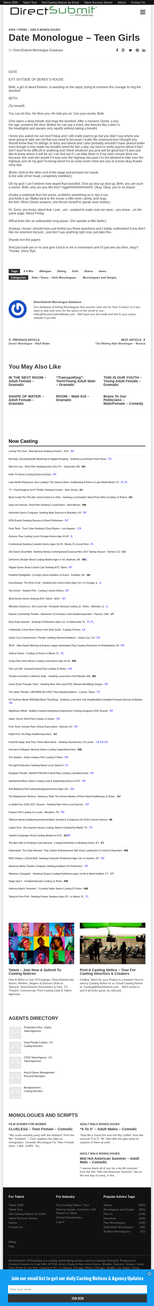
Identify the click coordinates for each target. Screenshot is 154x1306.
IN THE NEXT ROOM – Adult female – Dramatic (27, 381)
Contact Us (138, 2)
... (22, 994)
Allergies (45, 271)
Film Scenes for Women (27, 1124)
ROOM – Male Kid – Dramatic (72, 398)
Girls (75, 271)
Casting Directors (33, 1046)
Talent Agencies (32, 1031)
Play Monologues (114, 1222)
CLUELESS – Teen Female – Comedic (41, 1129)
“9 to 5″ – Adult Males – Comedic (108, 1129)
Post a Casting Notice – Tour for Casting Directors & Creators (108, 972)
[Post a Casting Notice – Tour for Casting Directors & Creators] (112, 943)
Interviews (109, 1218)
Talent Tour (30, 2)
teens (102, 271)
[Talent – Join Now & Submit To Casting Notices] (41, 943)
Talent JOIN (10, 2)
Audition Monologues (116, 1231)
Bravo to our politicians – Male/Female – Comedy (123, 400)
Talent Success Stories (98, 2)
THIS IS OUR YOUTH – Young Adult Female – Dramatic (122, 381)
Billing (12, 1241)
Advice (122, 2)
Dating (61, 271)
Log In (60, 1221)
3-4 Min (28, 271)
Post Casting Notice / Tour (72, 1205)
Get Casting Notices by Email (60, 2)
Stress (88, 271)
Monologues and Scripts (100, 277)
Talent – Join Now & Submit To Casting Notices (35, 972)
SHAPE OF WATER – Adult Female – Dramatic (26, 400)
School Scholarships (69, 1217)
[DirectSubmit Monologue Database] (18, 309)
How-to (107, 1213)
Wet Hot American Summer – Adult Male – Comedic (109, 1160)
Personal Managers (34, 1076)
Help (11, 1246)
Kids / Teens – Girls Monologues (34, 29)
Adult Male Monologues (100, 1124)
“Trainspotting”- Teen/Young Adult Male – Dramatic (75, 381)
